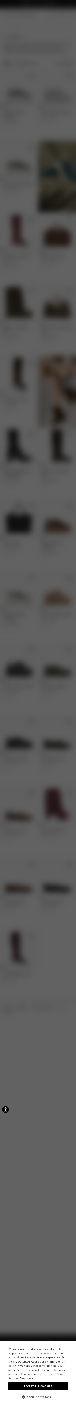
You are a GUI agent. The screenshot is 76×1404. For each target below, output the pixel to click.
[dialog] (38, 1372)
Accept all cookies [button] (38, 1386)
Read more (26, 1378)
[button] (38, 1397)
